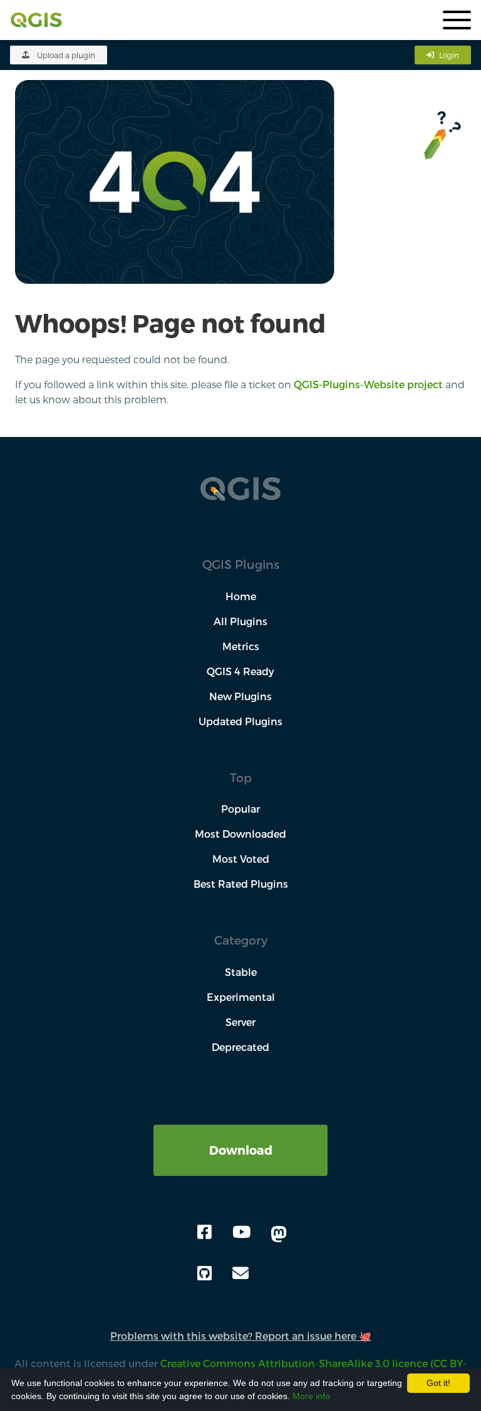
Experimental (241, 997)
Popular (240, 809)
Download (240, 1150)
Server (240, 1022)
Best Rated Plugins (241, 884)
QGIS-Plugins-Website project (368, 384)
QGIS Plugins (240, 564)
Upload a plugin (66, 55)
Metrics (240, 646)
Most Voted (240, 859)
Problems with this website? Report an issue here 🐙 (240, 1336)
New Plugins (240, 696)
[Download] (240, 1132)
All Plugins (240, 621)
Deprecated (240, 1047)
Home (240, 596)
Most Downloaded (240, 834)
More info (311, 1396)
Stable (241, 972)
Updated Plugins (240, 721)
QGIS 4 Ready (240, 671)
